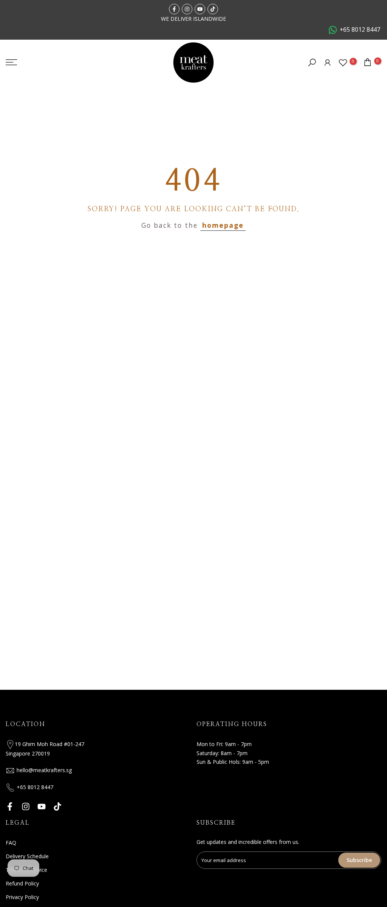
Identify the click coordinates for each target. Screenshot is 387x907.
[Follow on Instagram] (187, 9)
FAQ (11, 842)
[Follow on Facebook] (174, 9)
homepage (223, 225)
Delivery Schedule (27, 856)
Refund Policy (22, 883)
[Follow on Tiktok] (212, 9)
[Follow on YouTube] (200, 9)
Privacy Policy (22, 897)
